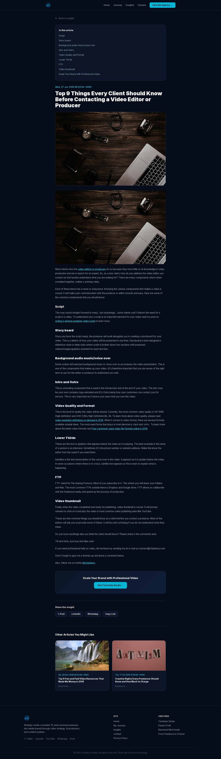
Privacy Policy (120, 738)
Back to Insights (66, 18)
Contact (142, 5)
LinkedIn (76, 614)
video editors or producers (92, 269)
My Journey (119, 725)
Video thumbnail (67, 69)
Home (107, 5)
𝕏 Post (61, 614)
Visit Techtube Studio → (110, 585)
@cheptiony (89, 562)
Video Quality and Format (72, 55)
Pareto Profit (164, 725)
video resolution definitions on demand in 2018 (79, 420)
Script (62, 35)
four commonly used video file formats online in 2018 (119, 428)
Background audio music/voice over (77, 45)
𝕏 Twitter (28, 738)
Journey (117, 5)
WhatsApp (92, 614)
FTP (61, 64)
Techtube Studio (166, 721)
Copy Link (110, 614)
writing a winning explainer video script (75, 321)
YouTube (50, 738)
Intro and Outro (66, 50)
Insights (130, 5)
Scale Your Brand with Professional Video (79, 74)
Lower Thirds (66, 59)
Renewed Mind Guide (169, 729)
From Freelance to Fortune (171, 734)
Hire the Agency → (162, 5)
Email (72, 738)
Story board (65, 40)
